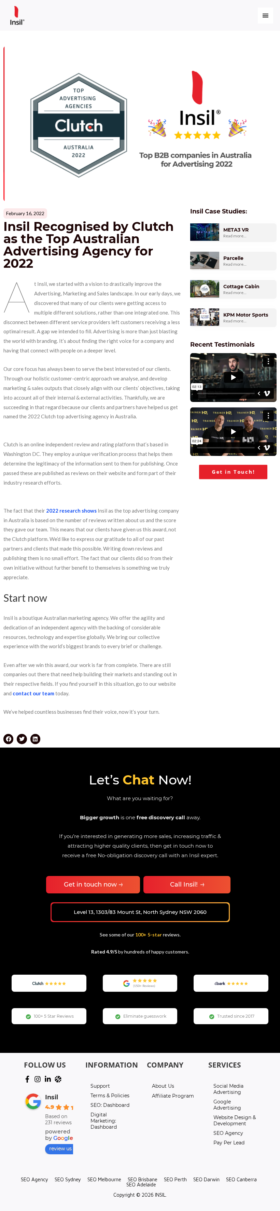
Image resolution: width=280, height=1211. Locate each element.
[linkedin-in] (48, 1079)
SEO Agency (34, 1179)
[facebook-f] (28, 1079)
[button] (8, 739)
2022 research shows (71, 510)
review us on (64, 1148)
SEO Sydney (68, 1179)
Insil (51, 1097)
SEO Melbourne (104, 1179)
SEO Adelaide (141, 1184)
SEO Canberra (241, 1179)
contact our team (33, 693)
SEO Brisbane (142, 1179)
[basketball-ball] (59, 1079)
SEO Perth (175, 1179)
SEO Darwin (206, 1179)
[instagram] (38, 1079)
